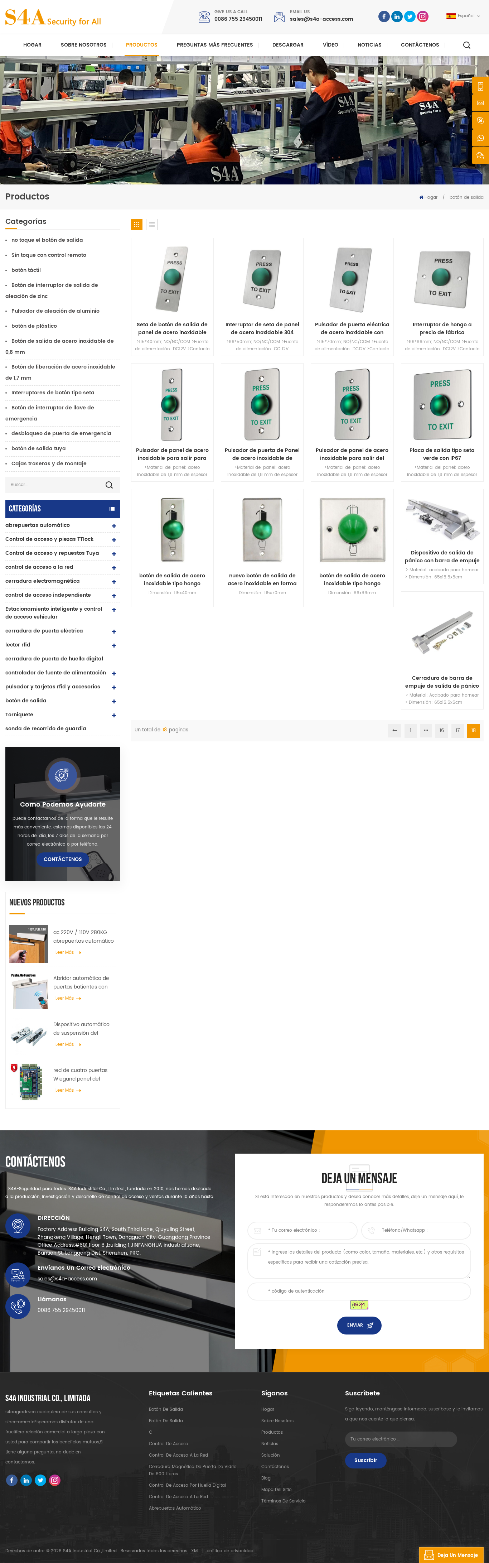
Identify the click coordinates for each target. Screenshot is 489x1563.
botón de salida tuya (38, 448)
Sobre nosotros (84, 45)
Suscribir (365, 1460)
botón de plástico (34, 326)
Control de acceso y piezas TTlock (49, 539)
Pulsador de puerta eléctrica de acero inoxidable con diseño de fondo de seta (352, 329)
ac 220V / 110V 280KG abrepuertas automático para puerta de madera (83, 937)
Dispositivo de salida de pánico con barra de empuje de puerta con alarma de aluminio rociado (442, 557)
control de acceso (168, 1444)
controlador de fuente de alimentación (55, 673)
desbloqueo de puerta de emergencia (61, 433)
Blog (266, 1478)
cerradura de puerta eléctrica (44, 631)
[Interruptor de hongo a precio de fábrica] (442, 279)
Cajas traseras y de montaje (49, 464)
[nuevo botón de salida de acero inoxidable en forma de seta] (262, 530)
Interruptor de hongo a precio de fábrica (442, 329)
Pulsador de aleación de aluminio (55, 311)
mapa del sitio (276, 1489)
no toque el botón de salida (47, 240)
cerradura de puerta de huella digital (54, 659)
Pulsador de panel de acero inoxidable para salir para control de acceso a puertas (172, 454)
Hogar (32, 45)
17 (458, 731)
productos (272, 1432)
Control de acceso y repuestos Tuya (52, 553)
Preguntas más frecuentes (215, 45)
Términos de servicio (283, 1501)
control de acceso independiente (48, 595)
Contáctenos (420, 45)
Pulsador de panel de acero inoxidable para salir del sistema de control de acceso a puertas (352, 454)
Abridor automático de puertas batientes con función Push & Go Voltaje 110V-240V (81, 982)
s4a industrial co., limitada (48, 1399)
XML (195, 1551)
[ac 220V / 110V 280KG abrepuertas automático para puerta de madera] (28, 944)
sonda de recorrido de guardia (45, 729)
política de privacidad (230, 1551)
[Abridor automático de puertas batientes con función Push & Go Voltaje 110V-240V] (28, 990)
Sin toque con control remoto (48, 255)
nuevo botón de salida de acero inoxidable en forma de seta (262, 580)
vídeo (330, 45)
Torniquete (19, 715)
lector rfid (17, 645)
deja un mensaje (457, 1555)
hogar (267, 1409)
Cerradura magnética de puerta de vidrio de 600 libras (193, 1470)
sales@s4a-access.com (321, 19)
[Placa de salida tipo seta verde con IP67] (442, 404)
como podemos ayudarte (63, 804)
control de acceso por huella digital (187, 1485)
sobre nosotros (277, 1421)
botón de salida (467, 197)
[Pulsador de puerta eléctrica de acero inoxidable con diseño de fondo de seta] (352, 279)
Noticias (370, 45)
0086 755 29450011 (238, 19)
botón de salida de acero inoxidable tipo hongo (172, 580)
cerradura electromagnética (42, 581)
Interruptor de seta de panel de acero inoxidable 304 (262, 329)
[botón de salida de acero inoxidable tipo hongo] (172, 530)
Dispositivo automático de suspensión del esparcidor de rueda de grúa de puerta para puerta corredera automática (82, 1029)
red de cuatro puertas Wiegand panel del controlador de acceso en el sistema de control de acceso (83, 1074)
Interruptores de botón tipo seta (53, 393)
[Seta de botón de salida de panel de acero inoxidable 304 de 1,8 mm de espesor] (172, 279)
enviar (355, 1325)
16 (442, 731)
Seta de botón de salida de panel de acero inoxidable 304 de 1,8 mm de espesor (172, 329)
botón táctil (26, 270)
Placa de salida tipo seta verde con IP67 (442, 454)
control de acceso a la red (39, 567)
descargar (288, 45)
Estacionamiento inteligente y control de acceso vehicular (53, 613)
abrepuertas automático (37, 525)
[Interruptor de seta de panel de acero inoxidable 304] (262, 279)
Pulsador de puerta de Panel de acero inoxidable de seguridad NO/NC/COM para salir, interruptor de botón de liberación (262, 454)
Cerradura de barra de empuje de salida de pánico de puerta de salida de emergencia (442, 682)
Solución (270, 1455)
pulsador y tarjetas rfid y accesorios (52, 687)
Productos (142, 45)
